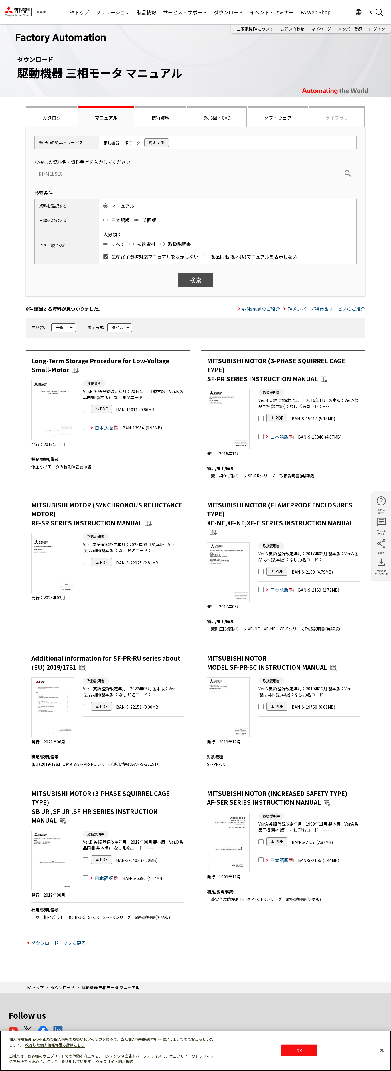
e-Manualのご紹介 (261, 308)
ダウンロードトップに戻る (58, 942)
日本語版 (104, 427)
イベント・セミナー (272, 12)
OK (299, 1050)
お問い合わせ (292, 29)
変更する (157, 142)
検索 (195, 280)
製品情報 (146, 12)
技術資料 (160, 117)
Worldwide (358, 12)
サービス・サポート (185, 12)
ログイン (377, 29)
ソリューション (113, 12)
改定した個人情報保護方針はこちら (55, 1045)
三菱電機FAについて (255, 29)
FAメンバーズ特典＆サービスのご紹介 (326, 308)
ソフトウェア (278, 117)
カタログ (52, 117)
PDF (104, 409)
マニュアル (106, 117)
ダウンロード (228, 12)
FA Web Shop (316, 12)
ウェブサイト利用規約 (114, 1061)
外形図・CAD (217, 117)
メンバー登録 (350, 29)
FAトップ (79, 12)
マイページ (321, 29)
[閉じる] (382, 1050)
